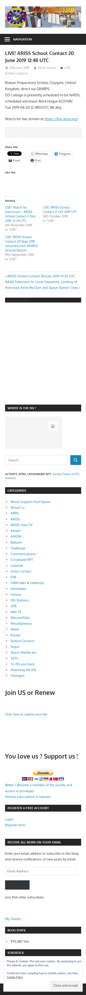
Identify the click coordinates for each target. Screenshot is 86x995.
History (16, 594)
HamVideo (18, 589)
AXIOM (16, 536)
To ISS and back (23, 664)
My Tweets (13, 919)
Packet (15, 635)
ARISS (15, 519)
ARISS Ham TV (21, 525)
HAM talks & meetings (27, 583)
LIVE (67, 68)
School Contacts (16, 73)
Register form (15, 825)
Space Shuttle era (23, 652)
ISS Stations (20, 600)
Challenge (18, 548)
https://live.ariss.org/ (61, 119)
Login (9, 819)
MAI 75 (16, 612)
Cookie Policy (15, 977)
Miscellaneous (21, 623)
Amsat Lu (17, 507)
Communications (23, 554)
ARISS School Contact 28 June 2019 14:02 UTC (41, 276)
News (15, 629)
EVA (13, 577)
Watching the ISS (23, 670)
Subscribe (17, 885)
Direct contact (21, 571)
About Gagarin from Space (30, 502)
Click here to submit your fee (26, 714)
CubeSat (17, 565)
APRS (15, 513)
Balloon (16, 542)
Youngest (17, 675)
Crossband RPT (22, 559)
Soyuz (15, 647)
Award (15, 531)
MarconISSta (20, 618)
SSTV (14, 658)
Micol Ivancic (47, 68)
